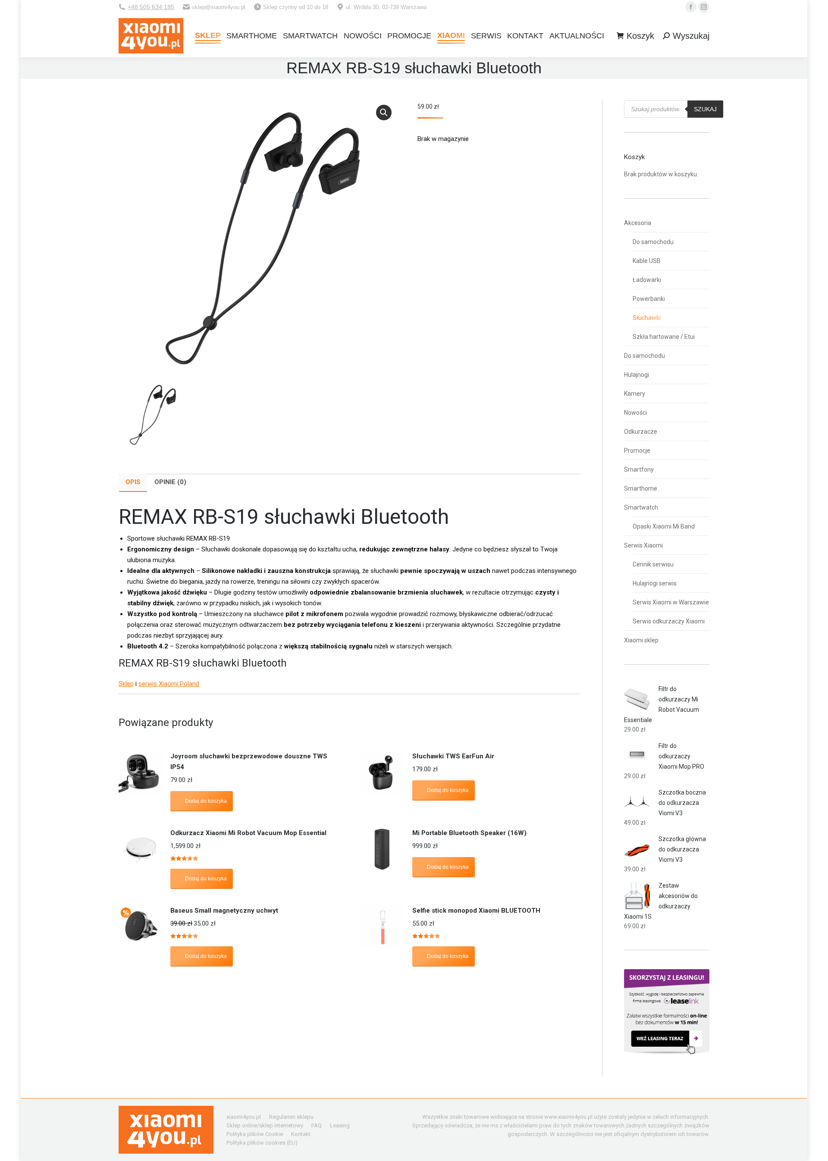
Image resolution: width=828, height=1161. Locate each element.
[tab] (133, 483)
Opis (133, 482)
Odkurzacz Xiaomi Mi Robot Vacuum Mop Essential (248, 833)
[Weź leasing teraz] (666, 1052)
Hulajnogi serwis (655, 583)
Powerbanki (649, 298)
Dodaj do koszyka (206, 801)
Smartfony (639, 469)
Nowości (635, 412)
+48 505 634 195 (151, 6)
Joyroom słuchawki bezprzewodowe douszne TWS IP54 (248, 761)
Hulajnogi (636, 374)
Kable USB (647, 260)
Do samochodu (653, 241)
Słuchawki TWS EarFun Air (453, 756)
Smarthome (640, 488)
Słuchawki (647, 317)
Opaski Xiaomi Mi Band (664, 526)
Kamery (634, 393)
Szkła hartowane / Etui (664, 336)
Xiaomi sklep (641, 640)
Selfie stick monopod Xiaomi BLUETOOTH (476, 910)
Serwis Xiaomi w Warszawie (671, 602)
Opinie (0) (170, 482)
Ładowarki (647, 279)
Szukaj (705, 109)
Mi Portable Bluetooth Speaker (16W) (469, 833)
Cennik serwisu (653, 564)
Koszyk (640, 35)
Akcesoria (637, 222)
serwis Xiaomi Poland (168, 684)
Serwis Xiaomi (643, 545)
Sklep (126, 684)
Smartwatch (641, 507)
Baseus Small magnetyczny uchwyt (224, 910)
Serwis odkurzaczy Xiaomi (669, 621)
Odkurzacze (640, 431)
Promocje (637, 450)
